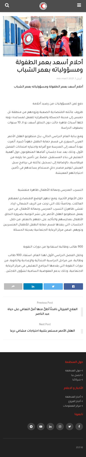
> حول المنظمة (74, 371)
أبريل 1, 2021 (75, 79)
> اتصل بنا (77, 375)
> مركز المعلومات (73, 406)
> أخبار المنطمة (74, 397)
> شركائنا (77, 380)
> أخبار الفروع (75, 401)
